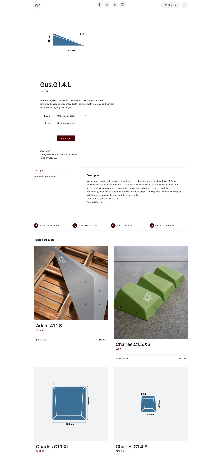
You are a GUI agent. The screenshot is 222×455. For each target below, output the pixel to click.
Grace (49, 158)
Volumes (72, 154)
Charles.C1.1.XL (52, 446)
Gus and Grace (59, 154)
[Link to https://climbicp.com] (37, 5)
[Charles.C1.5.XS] (151, 292)
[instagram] (107, 4)
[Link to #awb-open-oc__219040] (184, 5)
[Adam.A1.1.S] (71, 283)
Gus (55, 158)
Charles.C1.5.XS (133, 344)
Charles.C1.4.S (131, 446)
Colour (47, 116)
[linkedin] (115, 4)
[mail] (122, 4)
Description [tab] (39, 170)
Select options (43, 340)
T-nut (47, 123)
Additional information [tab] (45, 176)
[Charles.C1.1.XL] (71, 404)
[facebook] (99, 4)
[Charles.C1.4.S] (151, 404)
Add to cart (66, 138)
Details (103, 340)
